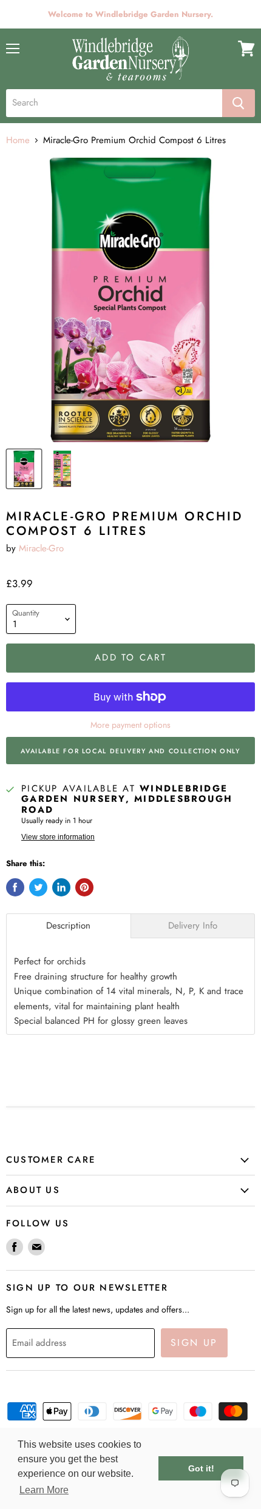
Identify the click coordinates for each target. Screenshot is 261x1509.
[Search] (238, 103)
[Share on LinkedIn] (61, 887)
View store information (58, 837)
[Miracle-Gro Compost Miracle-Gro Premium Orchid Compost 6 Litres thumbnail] (24, 468)
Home (18, 140)
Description (68, 925)
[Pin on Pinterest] (84, 887)
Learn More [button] (44, 1490)
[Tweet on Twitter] (38, 887)
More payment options (130, 725)
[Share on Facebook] (15, 887)
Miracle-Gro (41, 548)
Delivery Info (192, 925)
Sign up (194, 1342)
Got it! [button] (201, 1468)
